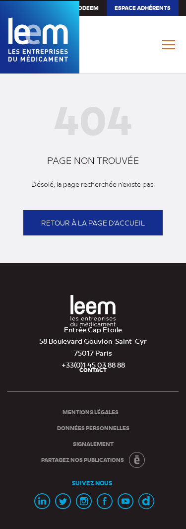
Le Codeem (82, 7)
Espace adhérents (142, 10)
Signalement (93, 444)
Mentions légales (90, 412)
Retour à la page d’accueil (93, 222)
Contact (93, 370)
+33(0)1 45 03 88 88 (93, 364)
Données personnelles (93, 428)
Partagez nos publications (82, 459)
